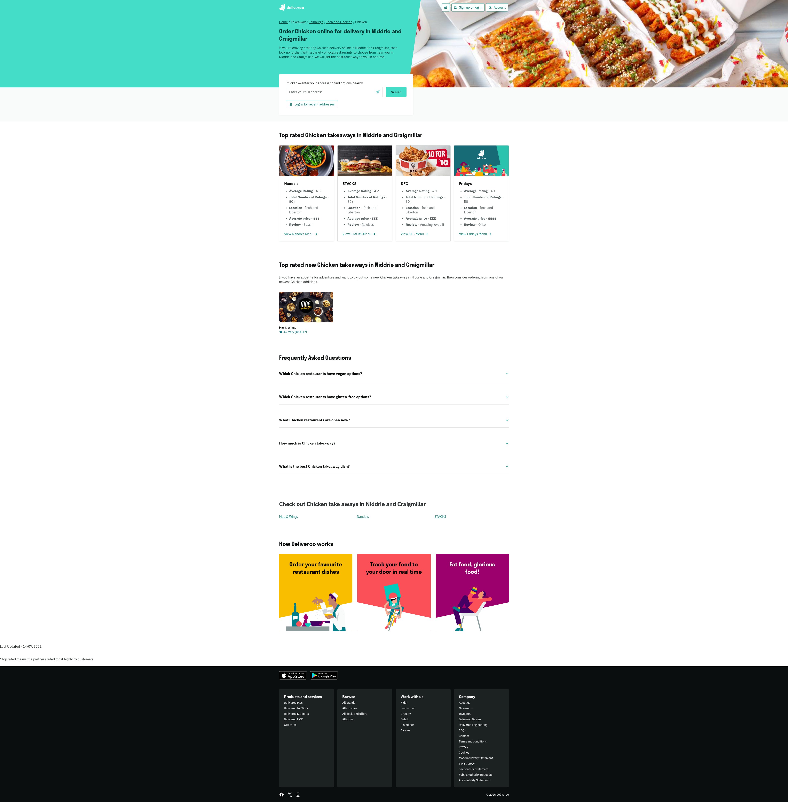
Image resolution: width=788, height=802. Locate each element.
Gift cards (290, 725)
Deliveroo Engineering (473, 725)
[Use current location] (378, 92)
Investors (465, 714)
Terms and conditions (473, 741)
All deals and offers (354, 714)
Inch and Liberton (339, 22)
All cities (348, 719)
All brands (348, 703)
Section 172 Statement (473, 769)
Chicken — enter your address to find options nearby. (325, 83)
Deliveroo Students (296, 714)
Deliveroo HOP (293, 719)
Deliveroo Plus (293, 703)
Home (283, 22)
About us (464, 703)
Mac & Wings (288, 516)
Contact (464, 736)
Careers (406, 730)
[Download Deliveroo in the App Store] (293, 675)
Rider (404, 703)
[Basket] (446, 7)
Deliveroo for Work (296, 708)
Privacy (463, 747)
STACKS (440, 516)
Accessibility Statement (474, 780)
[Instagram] (298, 794)
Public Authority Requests (475, 775)
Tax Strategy (467, 763)
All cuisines (349, 708)
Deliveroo (291, 7)
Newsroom (466, 708)
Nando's (363, 516)
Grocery (406, 714)
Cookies (464, 752)
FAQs (462, 730)
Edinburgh (316, 22)
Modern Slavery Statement (476, 758)
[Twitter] (289, 794)
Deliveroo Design (470, 719)
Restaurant (408, 708)
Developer (407, 725)
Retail (404, 719)
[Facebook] (281, 794)
